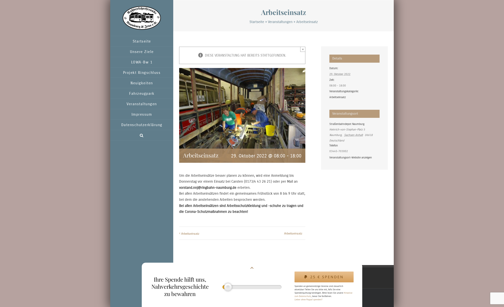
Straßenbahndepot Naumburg (346, 124)
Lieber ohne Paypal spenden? (308, 299)
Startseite (256, 22)
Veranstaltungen (280, 22)
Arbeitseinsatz (190, 233)
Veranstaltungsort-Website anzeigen (350, 157)
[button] (141, 135)
